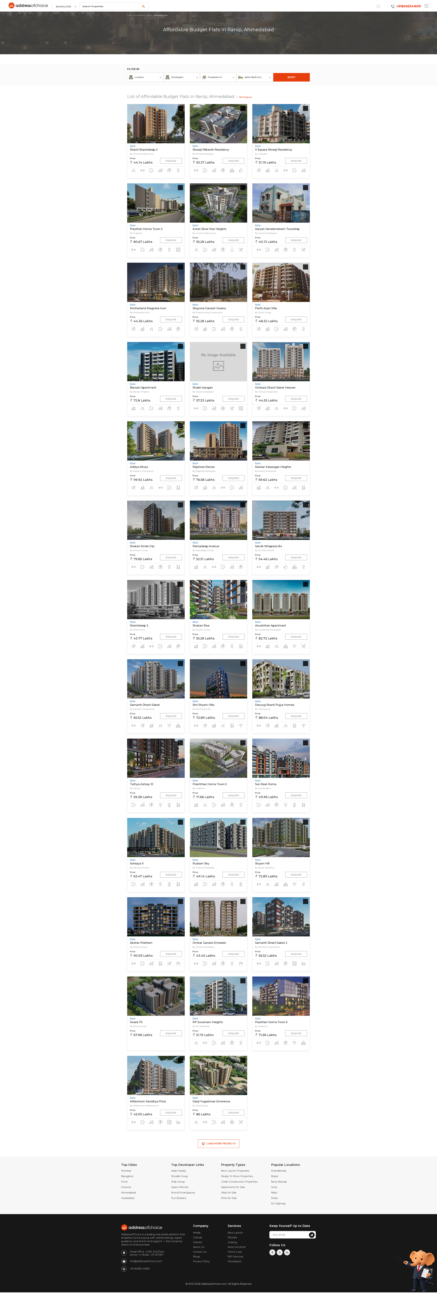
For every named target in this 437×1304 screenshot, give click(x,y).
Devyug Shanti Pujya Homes (274, 704)
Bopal (274, 1176)
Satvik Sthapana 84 (268, 546)
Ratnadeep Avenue (206, 546)
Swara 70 (136, 1022)
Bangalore (127, 1176)
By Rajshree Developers (204, 471)
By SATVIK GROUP (264, 550)
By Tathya (135, 788)
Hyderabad (127, 1198)
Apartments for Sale (233, 1187)
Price (132, 158)
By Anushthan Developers (268, 629)
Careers (197, 1242)
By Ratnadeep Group (203, 550)
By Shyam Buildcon (265, 867)
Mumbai (126, 1170)
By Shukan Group (139, 550)
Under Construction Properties (239, 1181)
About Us (198, 1247)
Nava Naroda (279, 1181)
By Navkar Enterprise (265, 471)
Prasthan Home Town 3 (146, 229)
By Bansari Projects (139, 391)
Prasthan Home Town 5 (271, 1022)
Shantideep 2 (139, 625)
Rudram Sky (201, 863)
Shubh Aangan (203, 387)
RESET (292, 77)
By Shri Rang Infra (202, 709)
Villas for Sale (228, 1192)
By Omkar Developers (203, 947)
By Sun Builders (263, 788)
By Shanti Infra (137, 629)
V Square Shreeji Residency (273, 149)
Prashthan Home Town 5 (210, 784)
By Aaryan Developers (266, 233)
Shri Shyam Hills (203, 704)
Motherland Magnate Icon (148, 308)
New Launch (235, 1232)
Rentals (232, 1237)
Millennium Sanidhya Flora (148, 1101)
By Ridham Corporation (142, 471)
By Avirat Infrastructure (204, 233)
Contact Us (199, 1251)
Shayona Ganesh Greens (209, 308)
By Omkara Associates (266, 391)
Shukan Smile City (142, 546)
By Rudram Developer (204, 867)
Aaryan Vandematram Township (277, 229)
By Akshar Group (138, 947)
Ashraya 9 (136, 863)
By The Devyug (262, 709)
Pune (124, 1181)
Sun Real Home (265, 784)
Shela (274, 1198)
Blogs (196, 1256)
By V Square (261, 153)
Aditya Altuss (139, 467)
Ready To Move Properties (237, 1176)
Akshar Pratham (141, 942)
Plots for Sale (229, 1198)
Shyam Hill (262, 863)
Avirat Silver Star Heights (210, 229)
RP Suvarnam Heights (208, 1022)
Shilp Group (178, 1181)
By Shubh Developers (203, 391)
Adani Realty (178, 1170)
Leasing (232, 1242)
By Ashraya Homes (139, 867)
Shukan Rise (201, 625)
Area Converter (237, 1247)
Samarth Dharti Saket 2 (271, 942)
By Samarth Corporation (142, 709)
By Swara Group (138, 1026)
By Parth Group (263, 312)
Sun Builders (178, 1198)
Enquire (171, 160)
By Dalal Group (200, 1105)
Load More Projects (221, 1143)
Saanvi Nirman (179, 1187)
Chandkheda (278, 1170)
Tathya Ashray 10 (141, 784)
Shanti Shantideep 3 (144, 149)
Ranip (149, 15)
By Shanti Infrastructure (142, 153)
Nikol (274, 1192)
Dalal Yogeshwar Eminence (211, 1101)
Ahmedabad (140, 15)
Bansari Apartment (143, 387)
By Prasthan (136, 233)
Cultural (197, 1237)
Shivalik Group (179, 1176)
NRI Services (235, 1256)
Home (129, 15)
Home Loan (235, 1251)
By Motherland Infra (140, 312)
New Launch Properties (235, 1170)
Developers (234, 1261)
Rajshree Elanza (204, 467)
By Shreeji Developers (203, 153)
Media (196, 1232)
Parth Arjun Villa (266, 308)
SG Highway (278, 1203)
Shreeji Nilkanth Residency (211, 149)
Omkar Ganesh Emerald (209, 942)
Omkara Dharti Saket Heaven (275, 387)
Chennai (126, 1187)
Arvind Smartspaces (183, 1192)
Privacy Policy (201, 1261)
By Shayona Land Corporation (208, 312)
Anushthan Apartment (270, 625)
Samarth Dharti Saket (145, 704)
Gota (274, 1187)
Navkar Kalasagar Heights (273, 467)
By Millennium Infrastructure (144, 1105)
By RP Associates (201, 1026)
